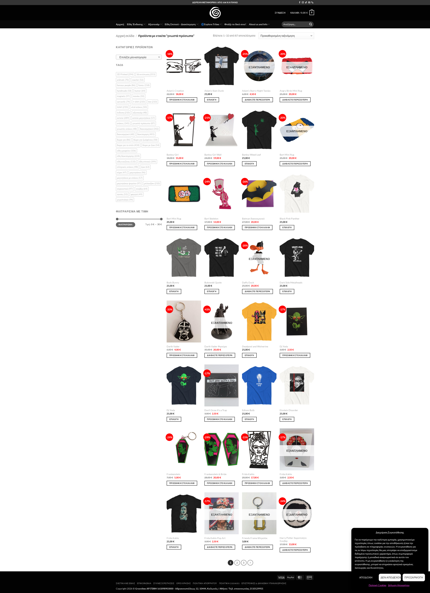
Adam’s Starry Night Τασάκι (256, 90)
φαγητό (136, 194)
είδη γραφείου (126, 150)
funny (144, 85)
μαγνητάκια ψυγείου (129, 183)
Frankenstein (173, 474)
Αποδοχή (366, 577)
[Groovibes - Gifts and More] (215, 12)
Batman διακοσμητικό (253, 218)
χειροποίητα (125, 199)
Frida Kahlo (248, 474)
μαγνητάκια (137, 172)
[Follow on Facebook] (300, 2)
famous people (126, 85)
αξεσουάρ (140, 112)
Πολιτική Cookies (377, 585)
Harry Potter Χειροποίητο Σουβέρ (293, 539)
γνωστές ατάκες (127, 129)
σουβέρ (141, 188)
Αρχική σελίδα (125, 36)
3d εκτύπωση (145, 74)
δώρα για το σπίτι (128, 145)
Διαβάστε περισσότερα (257, 100)
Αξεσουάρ (154, 24)
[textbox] (138, 57)
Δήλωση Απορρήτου (399, 585)
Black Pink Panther (289, 218)
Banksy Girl (173, 154)
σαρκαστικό (125, 188)
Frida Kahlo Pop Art (214, 538)
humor (140, 90)
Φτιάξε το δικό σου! (235, 24)
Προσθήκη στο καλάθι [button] (182, 100)
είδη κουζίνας (126, 161)
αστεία (123, 118)
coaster (138, 80)
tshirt (122, 107)
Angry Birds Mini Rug (291, 90)
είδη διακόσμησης (128, 156)
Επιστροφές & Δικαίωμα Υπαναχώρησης (264, 583)
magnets (123, 96)
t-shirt (139, 101)
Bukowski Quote (213, 282)
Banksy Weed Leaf (251, 154)
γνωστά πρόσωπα (144, 123)
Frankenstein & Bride (215, 474)
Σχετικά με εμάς (125, 583)
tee (152, 101)
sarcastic (123, 101)
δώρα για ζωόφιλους (145, 139)
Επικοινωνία (144, 583)
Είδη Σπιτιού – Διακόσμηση (180, 24)
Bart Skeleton (211, 218)
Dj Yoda (284, 346)
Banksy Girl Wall (213, 154)
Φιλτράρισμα (125, 224)
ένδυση (123, 112)
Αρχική (120, 24)
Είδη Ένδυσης (135, 24)
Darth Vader (173, 346)
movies (138, 96)
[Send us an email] (309, 2)
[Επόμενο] (250, 563)
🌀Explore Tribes (210, 24)
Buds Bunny (173, 282)
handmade (124, 90)
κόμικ (122, 172)
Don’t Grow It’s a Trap (215, 410)
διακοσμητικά (149, 129)
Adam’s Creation (175, 90)
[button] (280, 13)
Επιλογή (211, 100)
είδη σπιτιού (147, 161)
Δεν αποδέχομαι (391, 577)
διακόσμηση (146, 134)
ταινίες (122, 194)
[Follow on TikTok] (306, 2)
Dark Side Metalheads (291, 282)
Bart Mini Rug (287, 154)
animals (123, 80)
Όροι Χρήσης (183, 583)
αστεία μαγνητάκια (143, 118)
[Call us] (312, 2)
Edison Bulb (248, 410)
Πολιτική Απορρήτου (205, 583)
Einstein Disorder (289, 410)
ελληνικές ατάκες (127, 167)
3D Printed (125, 74)
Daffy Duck (248, 282)
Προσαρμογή (413, 577)
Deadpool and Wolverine (255, 346)
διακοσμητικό (125, 134)
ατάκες (123, 123)
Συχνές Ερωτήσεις (163, 583)
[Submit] (310, 24)
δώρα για (123, 139)
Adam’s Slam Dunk (214, 90)
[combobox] (139, 57)
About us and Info (258, 24)
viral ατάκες (139, 107)
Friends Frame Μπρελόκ (254, 538)
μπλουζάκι (152, 183)
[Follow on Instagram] (303, 2)
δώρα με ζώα (150, 145)
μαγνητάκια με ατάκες (130, 178)
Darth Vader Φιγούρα (215, 346)
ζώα (145, 167)
